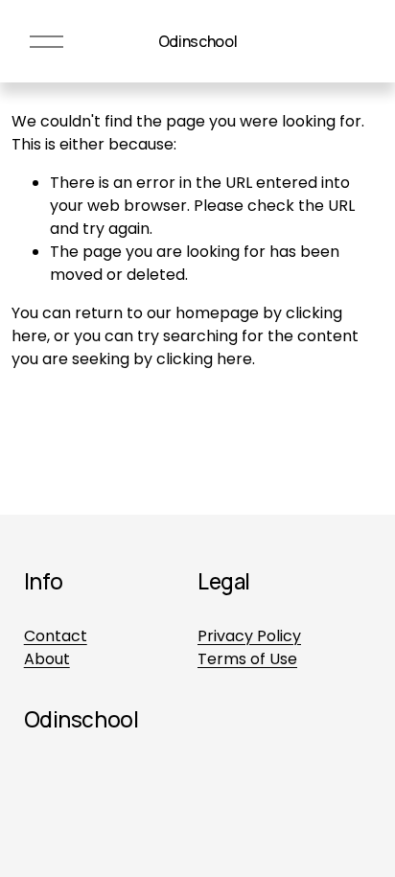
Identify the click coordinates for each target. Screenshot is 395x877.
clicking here (204, 359)
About (47, 659)
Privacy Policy (249, 636)
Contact (55, 636)
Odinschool (198, 41)
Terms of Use (247, 659)
